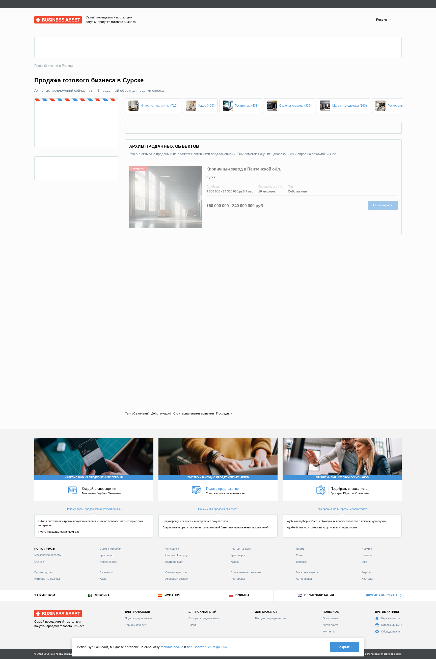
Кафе (103, 578)
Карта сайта (330, 624)
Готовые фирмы (391, 624)
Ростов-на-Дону (241, 548)
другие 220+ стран (381, 595)
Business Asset (45, 18)
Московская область (47, 554)
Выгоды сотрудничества (270, 618)
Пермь (300, 548)
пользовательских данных (207, 647)
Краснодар (106, 555)
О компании (330, 618)
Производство (43, 572)
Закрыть (344, 647)
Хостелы (367, 578)
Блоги (192, 624)
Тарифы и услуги (136, 624)
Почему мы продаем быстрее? (218, 508)
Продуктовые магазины (246, 572)
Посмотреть (383, 205)
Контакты (329, 631)
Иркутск (367, 548)
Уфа (364, 561)
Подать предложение (138, 618)
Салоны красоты (176, 572)
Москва (39, 561)
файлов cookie (172, 647)
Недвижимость (390, 618)
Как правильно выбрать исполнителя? (342, 508)
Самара (367, 555)
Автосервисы (304, 578)
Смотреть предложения (203, 618)
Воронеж (301, 561)
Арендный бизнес (176, 578)
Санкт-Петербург (111, 548)
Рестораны (238, 578)
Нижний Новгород (176, 555)
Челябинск (172, 548)
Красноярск (238, 555)
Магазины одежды (307, 572)
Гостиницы (106, 572)
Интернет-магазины (47, 578)
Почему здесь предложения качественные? (94, 508)
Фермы (366, 572)
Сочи (299, 555)
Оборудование (390, 631)
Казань (235, 561)
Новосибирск (108, 561)
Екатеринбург (174, 561)
